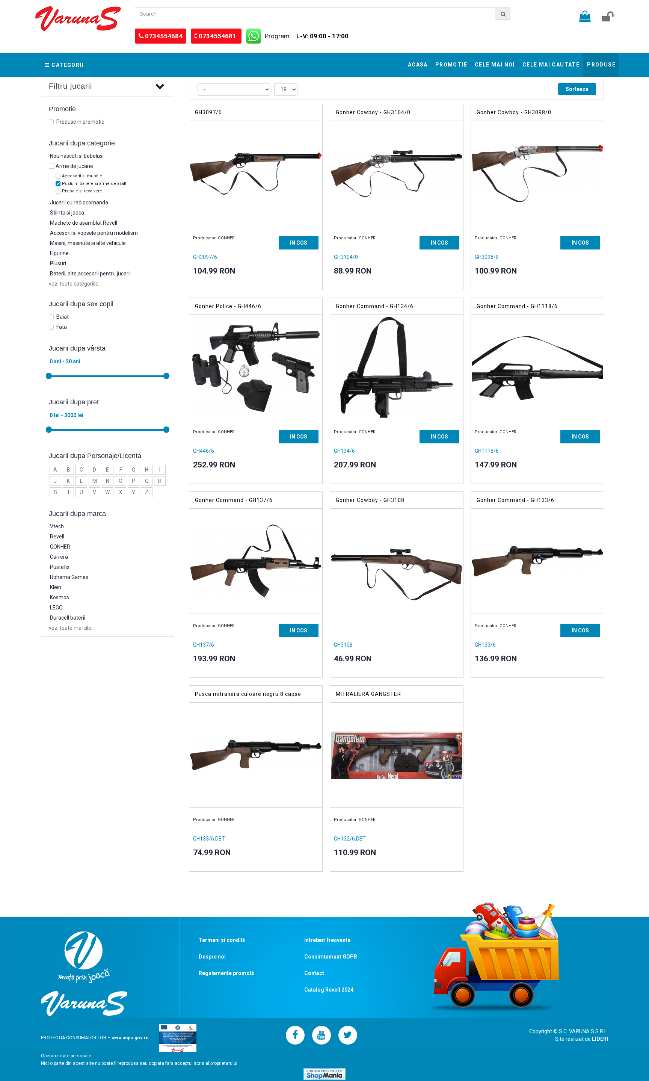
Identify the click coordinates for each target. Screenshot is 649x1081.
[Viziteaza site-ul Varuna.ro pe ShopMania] (324, 1073)
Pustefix (59, 567)
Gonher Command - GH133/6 (515, 500)
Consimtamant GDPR (330, 957)
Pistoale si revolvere (82, 191)
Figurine (59, 253)
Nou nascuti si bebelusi (77, 156)
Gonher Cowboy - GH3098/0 (514, 112)
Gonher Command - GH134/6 (375, 306)
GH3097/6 (208, 112)
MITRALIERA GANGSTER (368, 694)
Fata (61, 327)
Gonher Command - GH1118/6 (517, 306)
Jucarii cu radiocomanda (79, 203)
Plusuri (58, 263)
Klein (55, 587)
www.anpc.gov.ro (130, 1037)
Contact (314, 973)
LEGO (56, 608)
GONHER (60, 547)
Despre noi (212, 957)
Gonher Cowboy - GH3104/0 (373, 112)
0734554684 (164, 36)
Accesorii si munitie (82, 176)
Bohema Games (69, 577)
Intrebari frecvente (327, 940)
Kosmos (59, 597)
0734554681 (218, 36)
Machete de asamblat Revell (83, 223)
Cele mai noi (495, 65)
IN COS (298, 243)
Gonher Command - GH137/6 (234, 500)
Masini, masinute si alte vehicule (88, 243)
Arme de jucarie (74, 166)
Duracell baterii (67, 618)
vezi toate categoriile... (75, 284)
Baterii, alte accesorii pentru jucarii (90, 274)
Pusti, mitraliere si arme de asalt (94, 183)
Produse (601, 65)
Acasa (418, 65)
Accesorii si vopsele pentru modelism (94, 233)
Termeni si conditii (222, 940)
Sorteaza (577, 89)
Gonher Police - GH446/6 (228, 306)
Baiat (62, 317)
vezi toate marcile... (72, 628)
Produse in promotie (80, 122)
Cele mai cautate (551, 65)
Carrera (59, 557)
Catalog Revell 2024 (328, 990)
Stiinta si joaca (67, 213)
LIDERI (600, 1039)
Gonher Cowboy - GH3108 (370, 500)
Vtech (57, 526)
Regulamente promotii (227, 973)
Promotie (451, 65)
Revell (57, 537)
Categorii (67, 65)
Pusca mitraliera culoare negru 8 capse (248, 694)
